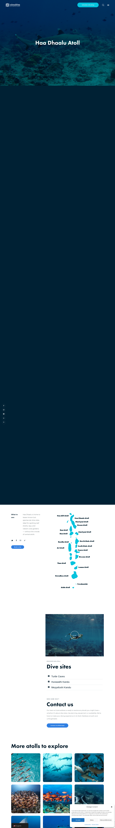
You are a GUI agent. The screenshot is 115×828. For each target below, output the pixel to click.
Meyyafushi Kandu (61, 687)
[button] (111, 807)
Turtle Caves (58, 676)
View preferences (106, 820)
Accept (78, 820)
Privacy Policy (95, 824)
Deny (91, 820)
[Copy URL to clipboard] (24, 540)
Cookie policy (88, 824)
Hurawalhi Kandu (60, 682)
